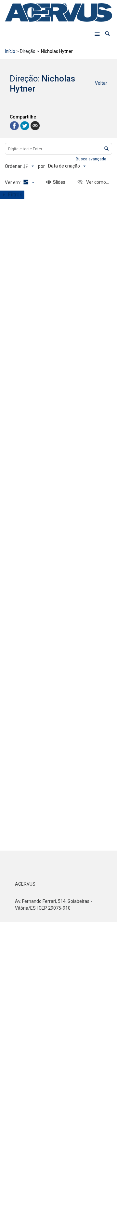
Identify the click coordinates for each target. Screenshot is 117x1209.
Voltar (101, 83)
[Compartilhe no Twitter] (25, 125)
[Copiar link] (35, 125)
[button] (107, 34)
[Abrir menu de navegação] (97, 34)
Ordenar (13, 166)
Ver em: (13, 182)
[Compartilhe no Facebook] (15, 125)
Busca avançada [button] (91, 159)
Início (10, 51)
